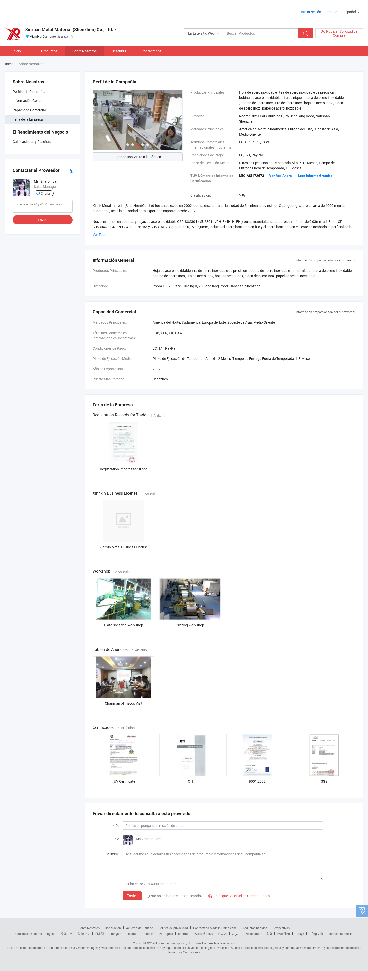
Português (166, 934)
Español (131, 934)
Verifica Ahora (280, 176)
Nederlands (253, 934)
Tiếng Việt (316, 934)
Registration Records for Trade (123, 469)
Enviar (43, 219)
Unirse (332, 11)
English (50, 934)
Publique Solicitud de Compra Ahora (239, 895)
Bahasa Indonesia (340, 934)
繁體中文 (84, 934)
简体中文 (67, 934)
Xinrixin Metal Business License (123, 547)
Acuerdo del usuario (139, 928)
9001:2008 (257, 781)
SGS (324, 781)
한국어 (222, 934)
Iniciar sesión (311, 11)
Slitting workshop (190, 625)
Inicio (17, 51)
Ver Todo (100, 234)
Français (115, 934)
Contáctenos (151, 51)
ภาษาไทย (283, 934)
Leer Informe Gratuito (315, 176)
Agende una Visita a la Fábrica (137, 156)
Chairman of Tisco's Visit (123, 703)
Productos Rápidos (254, 928)
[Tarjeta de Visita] (71, 170)
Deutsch (148, 934)
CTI (190, 781)
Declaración (113, 928)
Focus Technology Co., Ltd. (174, 943)
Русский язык (203, 934)
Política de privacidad (173, 928)
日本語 (99, 934)
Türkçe (299, 934)
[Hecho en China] (37, 10)
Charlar (46, 193)
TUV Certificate (123, 781)
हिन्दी (269, 934)
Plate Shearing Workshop (123, 625)
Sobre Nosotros (84, 51)
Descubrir (119, 51)
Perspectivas (281, 928)
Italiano (183, 934)
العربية (236, 934)
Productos (49, 51)
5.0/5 (243, 195)
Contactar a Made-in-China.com (214, 928)
